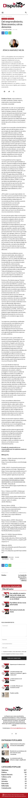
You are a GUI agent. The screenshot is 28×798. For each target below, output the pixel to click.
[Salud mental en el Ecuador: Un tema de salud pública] (5, 745)
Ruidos (3, 575)
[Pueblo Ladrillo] (5, 694)
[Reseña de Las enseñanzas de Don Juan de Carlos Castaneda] (5, 752)
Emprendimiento (5, 558)
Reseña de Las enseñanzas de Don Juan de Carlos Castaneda (18, 752)
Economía (9, 16)
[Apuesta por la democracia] (5, 666)
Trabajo (11, 558)
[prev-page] (2, 617)
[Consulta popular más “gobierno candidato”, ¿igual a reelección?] (5, 673)
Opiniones (11, 18)
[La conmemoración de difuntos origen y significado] (5, 760)
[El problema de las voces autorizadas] (5, 604)
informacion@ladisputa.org (18, 728)
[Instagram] (15, 733)
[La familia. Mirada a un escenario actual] (5, 687)
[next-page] (5, 617)
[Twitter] (6, 32)
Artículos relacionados (11, 586)
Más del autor (8, 589)
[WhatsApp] (9, 32)
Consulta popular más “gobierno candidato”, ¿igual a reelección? (18, 673)
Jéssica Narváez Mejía (7, 29)
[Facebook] (2, 32)
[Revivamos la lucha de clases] (5, 611)
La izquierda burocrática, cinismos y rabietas (22, 577)
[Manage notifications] (3, 795)
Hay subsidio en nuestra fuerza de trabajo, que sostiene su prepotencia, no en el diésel (18, 596)
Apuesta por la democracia (17, 664)
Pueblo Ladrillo (14, 693)
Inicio (3, 16)
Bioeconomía (11, 557)
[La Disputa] (14, 5)
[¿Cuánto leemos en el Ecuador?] (5, 680)
